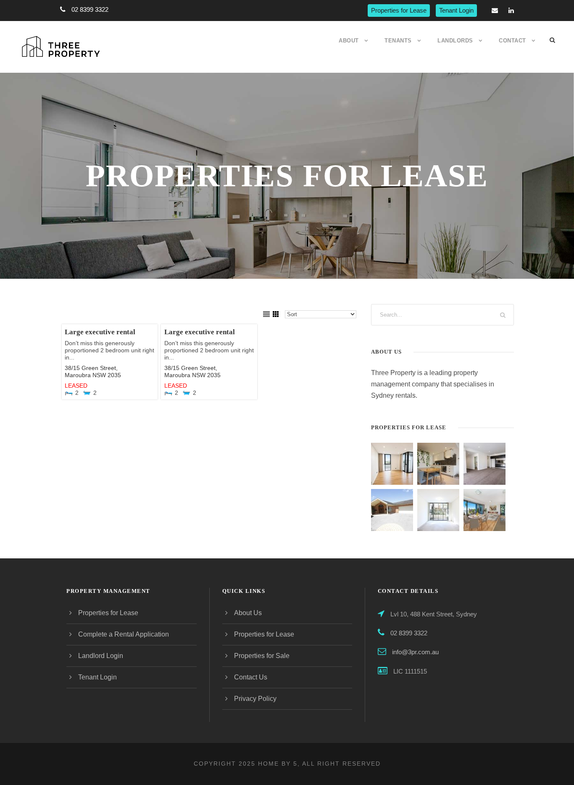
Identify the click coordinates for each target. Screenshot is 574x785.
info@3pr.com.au (415, 651)
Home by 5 (278, 763)
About (349, 40)
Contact (512, 40)
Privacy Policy (255, 698)
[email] (495, 10)
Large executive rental (100, 332)
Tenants (398, 40)
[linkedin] (511, 10)
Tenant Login (456, 10)
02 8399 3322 (89, 9)
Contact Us (250, 677)
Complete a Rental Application (123, 634)
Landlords (455, 40)
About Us (248, 612)
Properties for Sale (262, 655)
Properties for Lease (399, 10)
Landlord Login (100, 655)
